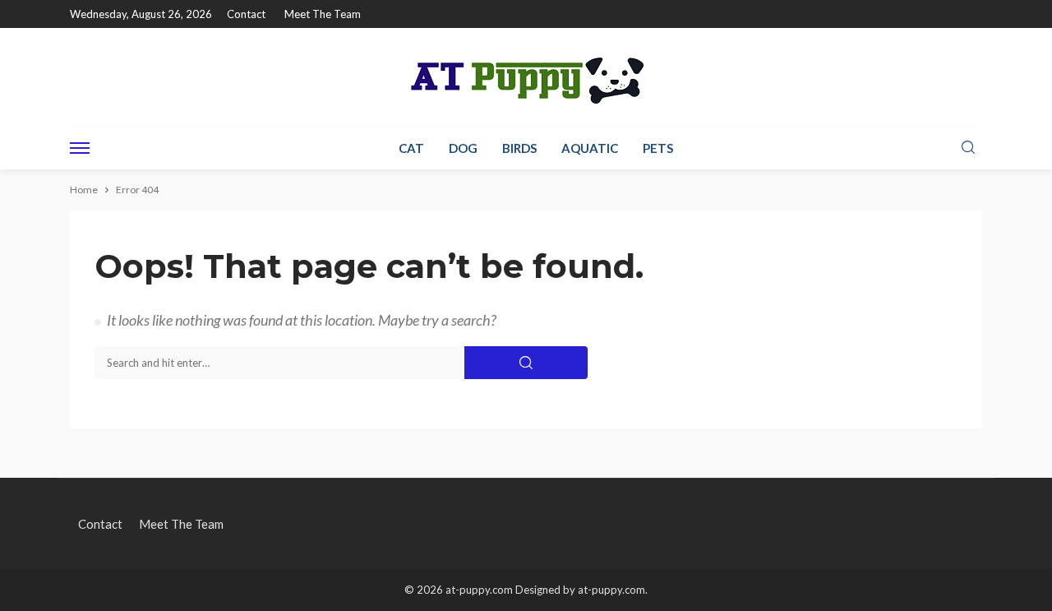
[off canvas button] (80, 148)
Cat (411, 148)
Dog (463, 148)
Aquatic (589, 148)
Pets (658, 148)
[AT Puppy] (526, 76)
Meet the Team (322, 14)
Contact (246, 14)
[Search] (968, 148)
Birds (519, 148)
